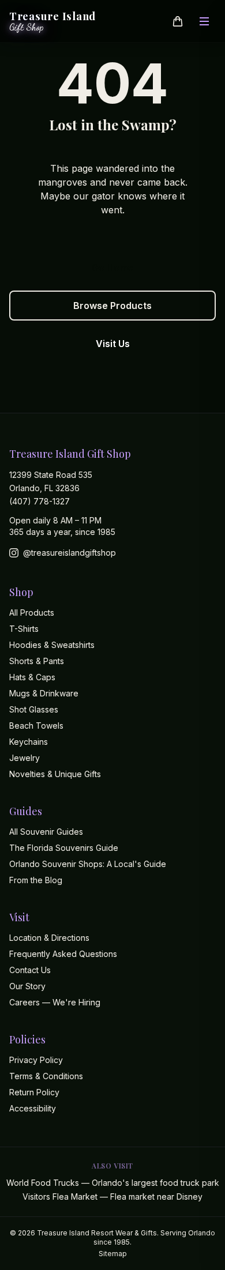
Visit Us (113, 343)
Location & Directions (49, 938)
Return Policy (34, 1092)
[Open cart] (177, 21)
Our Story (27, 986)
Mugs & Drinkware (43, 693)
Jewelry (24, 758)
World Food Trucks (112, 1183)
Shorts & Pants (36, 661)
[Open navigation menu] (204, 21)
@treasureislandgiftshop (69, 552)
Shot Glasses (33, 709)
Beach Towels (36, 725)
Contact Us (30, 970)
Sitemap (113, 1253)
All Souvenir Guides (46, 831)
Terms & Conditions (46, 1076)
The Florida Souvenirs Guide (63, 848)
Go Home (112, 267)
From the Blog (35, 880)
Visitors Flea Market (112, 1196)
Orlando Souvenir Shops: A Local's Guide (87, 864)
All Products (31, 612)
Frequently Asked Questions (63, 954)
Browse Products (112, 305)
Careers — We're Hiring (54, 1002)
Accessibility (32, 1108)
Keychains (28, 742)
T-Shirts (24, 629)
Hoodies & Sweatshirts (52, 645)
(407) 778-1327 (39, 501)
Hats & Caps (32, 677)
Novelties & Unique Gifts (55, 774)
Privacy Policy (36, 1060)
